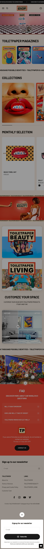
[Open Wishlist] (41, 546)
